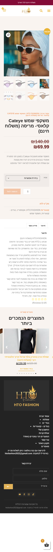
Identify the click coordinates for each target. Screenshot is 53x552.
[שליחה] (8, 486)
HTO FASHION (33, 113)
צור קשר (45, 440)
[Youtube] (20, 494)
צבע (45, 177)
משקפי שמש (35, 213)
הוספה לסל (12, 191)
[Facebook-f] (24, 494)
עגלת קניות (44, 433)
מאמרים (45, 446)
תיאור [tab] (43, 226)
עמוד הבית (45, 113)
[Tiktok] (33, 494)
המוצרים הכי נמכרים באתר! (36, 436)
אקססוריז (21, 210)
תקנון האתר (43, 443)
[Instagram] (29, 494)
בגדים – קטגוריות (41, 426)
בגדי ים (45, 423)
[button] (48, 10)
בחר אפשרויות (26, 368)
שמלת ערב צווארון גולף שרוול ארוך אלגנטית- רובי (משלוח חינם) (26, 358)
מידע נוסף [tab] (33, 226)
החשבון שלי (43, 430)
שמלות (46, 419)
